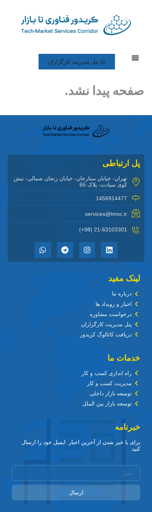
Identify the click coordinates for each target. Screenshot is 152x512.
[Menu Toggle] (135, 58)
